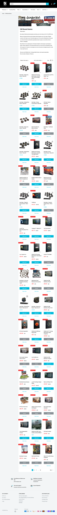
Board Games (25, 9)
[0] (54, 4)
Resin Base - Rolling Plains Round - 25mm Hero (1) (24, 307)
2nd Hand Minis (12, 9)
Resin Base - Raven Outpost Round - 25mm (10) (48, 152)
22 (40, 470)
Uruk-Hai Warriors (35, 357)
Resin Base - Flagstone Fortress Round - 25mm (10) (24, 203)
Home (3, 13)
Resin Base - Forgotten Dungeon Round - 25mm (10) (48, 203)
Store (38, 9)
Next (51, 470)
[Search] (47, 4)
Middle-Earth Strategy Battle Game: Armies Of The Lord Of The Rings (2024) (36, 76)
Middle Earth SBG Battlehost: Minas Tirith (48, 307)
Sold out (48, 84)
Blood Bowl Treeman (23, 456)
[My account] (51, 4)
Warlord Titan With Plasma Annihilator (48, 457)
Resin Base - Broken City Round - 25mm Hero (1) (36, 307)
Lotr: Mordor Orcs (23, 254)
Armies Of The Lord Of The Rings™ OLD (48, 75)
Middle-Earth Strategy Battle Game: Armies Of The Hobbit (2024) (36, 153)
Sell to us (4, 495)
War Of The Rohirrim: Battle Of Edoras (35, 127)
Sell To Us (44, 9)
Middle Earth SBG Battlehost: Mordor (47, 281)
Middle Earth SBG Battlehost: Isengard (47, 358)
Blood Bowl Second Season (24, 381)
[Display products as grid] (50, 60)
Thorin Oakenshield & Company (23, 432)
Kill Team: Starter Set (23, 406)
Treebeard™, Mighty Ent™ (36, 228)
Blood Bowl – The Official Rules (48, 127)
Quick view (24, 86)
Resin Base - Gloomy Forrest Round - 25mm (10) (36, 103)
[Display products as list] (52, 60)
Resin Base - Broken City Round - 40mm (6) (24, 127)
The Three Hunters (47, 228)
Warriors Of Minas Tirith (48, 381)
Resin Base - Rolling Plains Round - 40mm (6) (24, 152)
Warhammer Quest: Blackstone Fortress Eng (36, 281)
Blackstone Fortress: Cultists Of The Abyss (47, 178)
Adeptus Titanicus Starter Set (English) (36, 407)
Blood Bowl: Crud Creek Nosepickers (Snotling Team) (24, 282)
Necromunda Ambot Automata (47, 407)
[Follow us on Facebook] (15, 511)
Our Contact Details (6, 499)
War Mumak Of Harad (35, 456)
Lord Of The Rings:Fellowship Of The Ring (24, 230)
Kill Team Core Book (47, 431)
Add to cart (24, 84)
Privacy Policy (44, 501)
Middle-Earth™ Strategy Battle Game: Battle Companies (48, 332)
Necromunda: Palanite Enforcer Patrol (24, 358)
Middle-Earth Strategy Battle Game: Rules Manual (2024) (36, 256)
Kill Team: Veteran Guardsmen (47, 103)
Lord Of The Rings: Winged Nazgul (36, 382)
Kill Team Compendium (24, 331)
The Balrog (34, 202)
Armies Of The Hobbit (48, 254)
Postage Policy (45, 499)
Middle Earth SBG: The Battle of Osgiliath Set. (24, 178)
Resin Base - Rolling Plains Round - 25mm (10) (24, 103)
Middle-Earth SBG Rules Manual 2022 (36, 332)
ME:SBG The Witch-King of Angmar (36, 178)
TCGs (18, 9)
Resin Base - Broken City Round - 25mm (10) (24, 75)
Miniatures (4, 9)
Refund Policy (44, 497)
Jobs (3, 501)
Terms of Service (45, 495)
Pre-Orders (33, 9)
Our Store (4, 497)
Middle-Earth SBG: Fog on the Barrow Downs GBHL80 (36, 432)
